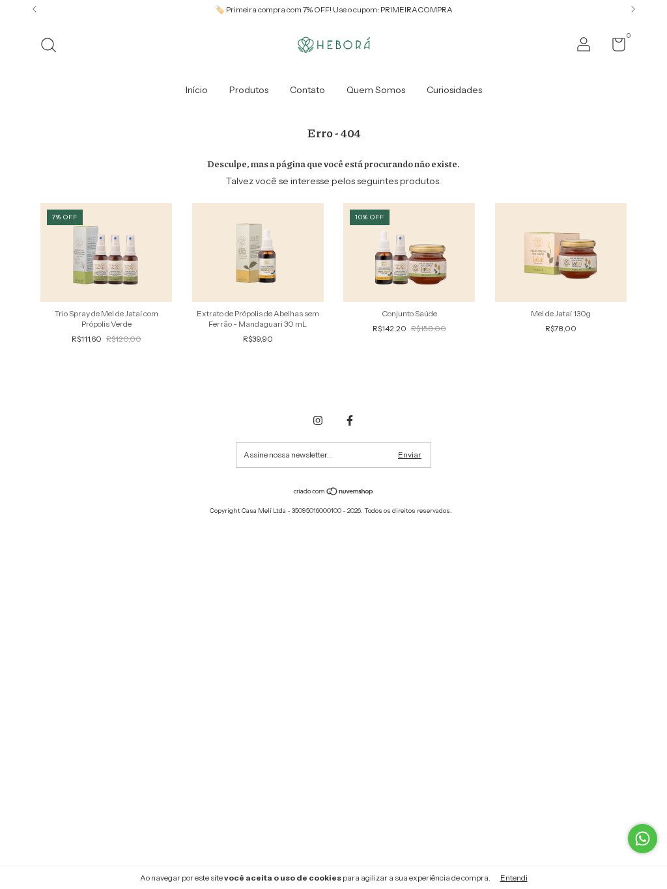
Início (197, 90)
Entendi (514, 877)
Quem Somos (376, 90)
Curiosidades (454, 90)
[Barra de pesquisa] (53, 46)
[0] (614, 47)
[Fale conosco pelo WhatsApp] (642, 838)
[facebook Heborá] (350, 420)
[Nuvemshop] (334, 493)
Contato (307, 90)
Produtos (248, 90)
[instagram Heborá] (318, 420)
